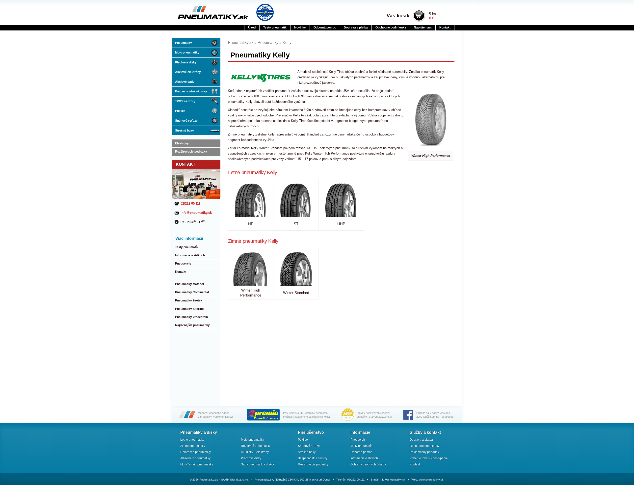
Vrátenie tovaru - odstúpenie (429, 458)
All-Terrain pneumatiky (195, 458)
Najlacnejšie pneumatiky (192, 325)
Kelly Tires (336, 72)
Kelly (287, 42)
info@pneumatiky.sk (196, 213)
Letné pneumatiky (247, 172)
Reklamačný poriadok (424, 452)
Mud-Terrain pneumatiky (196, 464)
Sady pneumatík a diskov (258, 464)
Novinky (300, 27)
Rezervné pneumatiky (255, 446)
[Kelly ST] (296, 200)
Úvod (252, 27)
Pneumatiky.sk (202, 12)
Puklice (180, 111)
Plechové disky (186, 62)
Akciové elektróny (188, 72)
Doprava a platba (356, 27)
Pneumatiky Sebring (189, 309)
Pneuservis (183, 263)
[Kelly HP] (250, 200)
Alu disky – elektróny (255, 452)
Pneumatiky (183, 43)
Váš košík (398, 15)
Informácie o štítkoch (190, 255)
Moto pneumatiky (187, 52)
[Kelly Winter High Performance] (250, 269)
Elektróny (182, 143)
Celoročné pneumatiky (195, 452)
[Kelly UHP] (341, 200)
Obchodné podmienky (390, 27)
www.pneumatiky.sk (431, 479)
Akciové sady (184, 81)
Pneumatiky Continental (192, 292)
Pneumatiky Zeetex (188, 300)
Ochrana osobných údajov (368, 464)
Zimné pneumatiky (247, 241)
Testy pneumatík (275, 27)
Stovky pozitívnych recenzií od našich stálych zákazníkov (375, 414)
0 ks (432, 15)
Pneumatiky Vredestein (191, 317)
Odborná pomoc (325, 27)
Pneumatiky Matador (189, 284)
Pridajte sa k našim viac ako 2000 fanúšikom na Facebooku (434, 414)
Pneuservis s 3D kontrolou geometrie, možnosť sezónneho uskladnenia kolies (307, 414)
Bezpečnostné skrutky (191, 91)
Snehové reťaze (186, 120)
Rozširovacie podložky (191, 151)
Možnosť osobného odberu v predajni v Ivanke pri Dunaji (215, 414)
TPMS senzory (185, 101)
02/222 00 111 (190, 203)
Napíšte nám (423, 27)
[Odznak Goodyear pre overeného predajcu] (265, 12)
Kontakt (444, 27)
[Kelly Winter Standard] (296, 269)
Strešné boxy (184, 130)
